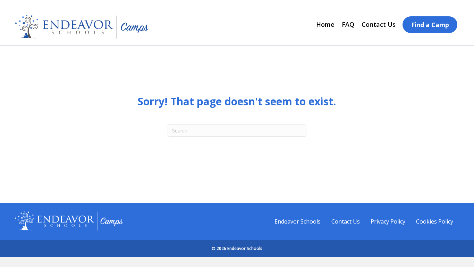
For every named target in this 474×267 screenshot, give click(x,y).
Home (325, 24)
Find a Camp (430, 25)
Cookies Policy (434, 221)
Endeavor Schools (297, 221)
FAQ (348, 24)
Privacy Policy (388, 221)
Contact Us (379, 24)
